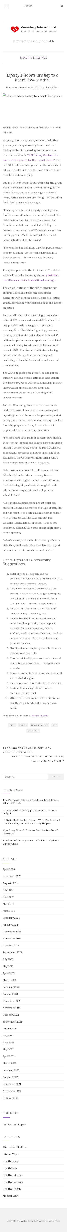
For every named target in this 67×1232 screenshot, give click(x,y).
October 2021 (11, 1097)
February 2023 (11, 987)
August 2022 (10, 1028)
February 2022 (11, 1070)
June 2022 (8, 1042)
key (55, 725)
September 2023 (12, 952)
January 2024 (10, 924)
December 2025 (12, 876)
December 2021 (12, 1084)
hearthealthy (39, 725)
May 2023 (8, 966)
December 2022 (12, 1000)
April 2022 (9, 1056)
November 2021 (12, 1091)
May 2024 (8, 903)
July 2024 (8, 890)
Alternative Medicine (15, 1147)
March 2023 (9, 980)
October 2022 (11, 1014)
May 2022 (8, 1049)
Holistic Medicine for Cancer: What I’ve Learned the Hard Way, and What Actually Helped (31, 822)
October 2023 (11, 945)
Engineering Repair (14, 1124)
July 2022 (8, 1035)
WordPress (54, 1221)
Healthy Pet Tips (13, 1182)
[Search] (61, 6)
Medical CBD (10, 1195)
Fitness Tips (10, 1154)
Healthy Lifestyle (33, 57)
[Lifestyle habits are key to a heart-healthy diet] (33, 107)
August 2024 (10, 883)
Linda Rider (50, 87)
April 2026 (9, 869)
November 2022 (12, 1007)
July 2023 (8, 959)
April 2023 (9, 973)
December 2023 (12, 931)
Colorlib (32, 1221)
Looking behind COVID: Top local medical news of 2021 (27, 750)
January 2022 (10, 1077)
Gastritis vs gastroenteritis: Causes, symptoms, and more (38, 758)
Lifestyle (33, 731)
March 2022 (9, 1063)
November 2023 (12, 938)
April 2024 (9, 910)
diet (12, 725)
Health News (10, 1161)
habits (23, 725)
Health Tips (10, 1168)
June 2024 (8, 897)
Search (56, 776)
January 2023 (10, 994)
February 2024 (11, 917)
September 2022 (12, 1021)
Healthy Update (12, 1188)
